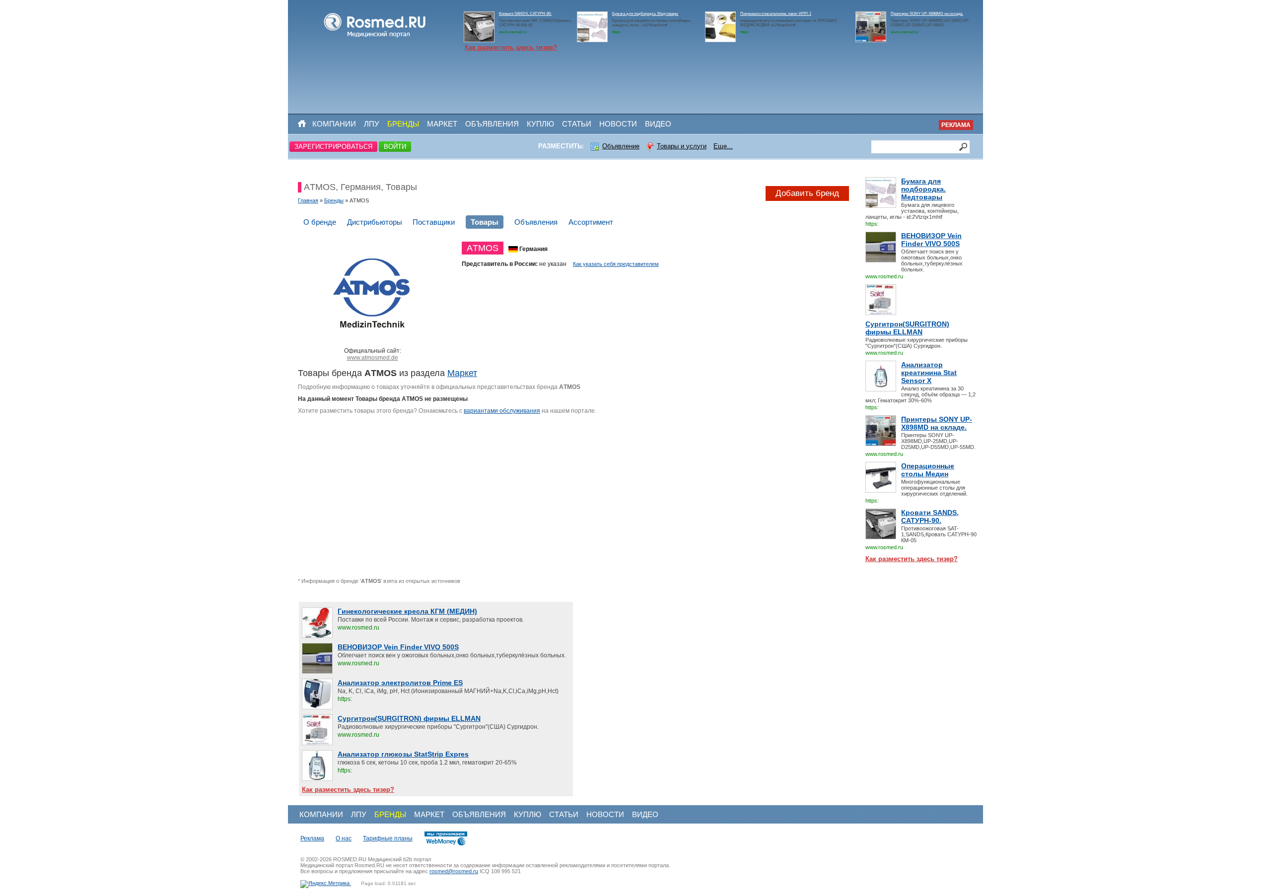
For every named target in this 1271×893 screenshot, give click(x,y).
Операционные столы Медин (927, 470)
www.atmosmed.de (372, 357)
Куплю (540, 124)
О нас (344, 838)
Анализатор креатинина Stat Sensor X (929, 372)
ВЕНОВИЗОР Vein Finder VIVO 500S (931, 240)
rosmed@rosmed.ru (453, 871)
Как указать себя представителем (616, 264)
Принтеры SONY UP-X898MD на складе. (927, 13)
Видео (658, 124)
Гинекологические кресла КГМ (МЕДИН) (407, 611)
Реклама (956, 125)
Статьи (576, 124)
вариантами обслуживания (502, 410)
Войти (395, 146)
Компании (334, 124)
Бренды (403, 124)
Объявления (492, 124)
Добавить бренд (807, 193)
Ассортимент (590, 222)
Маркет (442, 124)
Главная (308, 200)
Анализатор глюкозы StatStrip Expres (403, 754)
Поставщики (434, 222)
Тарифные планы (388, 838)
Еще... (723, 146)
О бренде (319, 222)
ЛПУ (371, 124)
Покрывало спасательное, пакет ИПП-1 (775, 13)
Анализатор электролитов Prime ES (400, 683)
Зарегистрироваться (333, 146)
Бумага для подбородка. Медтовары (645, 13)
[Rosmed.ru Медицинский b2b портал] (375, 37)
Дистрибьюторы (374, 222)
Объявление (620, 146)
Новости (618, 124)
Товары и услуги (681, 146)
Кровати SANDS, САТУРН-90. (525, 13)
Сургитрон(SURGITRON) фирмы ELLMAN (907, 328)
